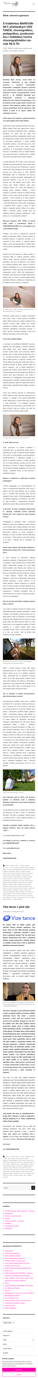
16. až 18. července (15, 867)
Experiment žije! (10, 1305)
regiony (18, 892)
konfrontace (20, 878)
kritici (19, 880)
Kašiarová (13, 1164)
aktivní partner (11, 1158)
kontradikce (27, 878)
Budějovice (6, 1160)
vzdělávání (8, 897)
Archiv (5, 1344)
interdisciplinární (17, 877)
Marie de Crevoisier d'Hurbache (11, 882)
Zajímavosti (8, 1228)
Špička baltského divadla (12, 1256)
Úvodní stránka (7, 1331)
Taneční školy (7, 1348)
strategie (28, 1173)
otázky (4, 890)
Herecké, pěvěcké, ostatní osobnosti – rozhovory (20, 1211)
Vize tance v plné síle (16, 907)
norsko (4, 1169)
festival (14, 875)
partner (22, 1169)
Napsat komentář (18, 899)
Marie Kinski (20, 1166)
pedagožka (16, 890)
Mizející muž (8, 1271)
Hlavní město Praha (12, 1162)
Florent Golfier (29, 1160)
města (15, 884)
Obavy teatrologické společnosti (15, 1258)
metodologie (20, 884)
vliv (4, 897)
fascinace (8, 875)
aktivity (28, 867)
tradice (14, 895)
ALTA (27, 1158)
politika (21, 890)
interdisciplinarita (27, 1162)
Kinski (30, 877)
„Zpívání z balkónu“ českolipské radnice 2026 (19, 1286)
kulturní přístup (29, 880)
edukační (23, 873)
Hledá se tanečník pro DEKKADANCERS (18, 1268)
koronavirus (15, 880)
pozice (25, 890)
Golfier (4, 1162)
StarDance (6, 1335)
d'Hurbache (23, 871)
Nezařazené (8, 1213)
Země (24, 1175)
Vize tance (30, 895)
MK (26, 1168)
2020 (6, 1158)
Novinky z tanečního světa (27, 1156)
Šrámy (7, 1283)
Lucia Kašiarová (7, 1166)
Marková (5, 884)
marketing (29, 882)
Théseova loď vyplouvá (12, 1253)
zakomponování (21, 897)
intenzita (10, 877)
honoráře (5, 877)
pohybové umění (20, 1171)
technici (5, 895)
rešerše (22, 892)
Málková (14, 1166)
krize (23, 880)
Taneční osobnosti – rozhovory (14, 1221)
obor (8, 1169)
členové (18, 871)
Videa (5, 1340)
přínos (29, 890)
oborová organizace (23, 888)
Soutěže (7, 1218)
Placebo (7, 1291)
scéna (26, 892)
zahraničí (14, 897)
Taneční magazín (21, 893)
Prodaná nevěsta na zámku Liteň (15, 1261)
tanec (11, 1175)
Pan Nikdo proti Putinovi (12, 1288)
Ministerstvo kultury (8, 886)
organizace (32, 888)
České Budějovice (14, 1160)
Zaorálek (32, 897)
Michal (7, 865)
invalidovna (25, 877)
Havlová (28, 875)
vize (25, 895)
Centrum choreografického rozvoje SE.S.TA (19, 869)
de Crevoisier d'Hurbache (14, 873)
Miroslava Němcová (19, 886)
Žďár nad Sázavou (7, 899)
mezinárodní (27, 884)
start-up (15, 893)
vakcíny (22, 895)
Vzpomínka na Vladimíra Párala (15, 1303)
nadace (10, 888)
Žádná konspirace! (10, 1308)
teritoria (9, 895)
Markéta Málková (28, 1166)
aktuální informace (20, 1158)
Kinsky (4, 878)
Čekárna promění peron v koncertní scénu (18, 1300)
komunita (9, 878)
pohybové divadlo (10, 1171)
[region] (19, 1367)
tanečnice (29, 893)
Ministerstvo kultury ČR (19, 1168)
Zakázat (19, 1374)
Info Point (20, 1162)
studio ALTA (6, 1175)
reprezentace (17, 1173)
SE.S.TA (31, 892)
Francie (24, 875)
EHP (20, 1160)
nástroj (29, 1168)
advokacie (23, 867)
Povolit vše (19, 1370)
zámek (27, 897)
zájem (21, 1175)
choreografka (11, 871)
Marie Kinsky (23, 882)
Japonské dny (9, 1251)
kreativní (31, 1164)
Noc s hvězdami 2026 (11, 1298)
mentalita (10, 884)
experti (24, 1160)
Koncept (14, 878)
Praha (26, 1171)
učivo (17, 895)
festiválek (18, 875)
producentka (6, 892)
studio (32, 1173)
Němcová (15, 888)
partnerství (9, 890)
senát (4, 893)
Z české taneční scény (12, 1226)
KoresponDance (7, 880)
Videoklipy (8, 1223)
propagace (12, 892)
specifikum (9, 893)
